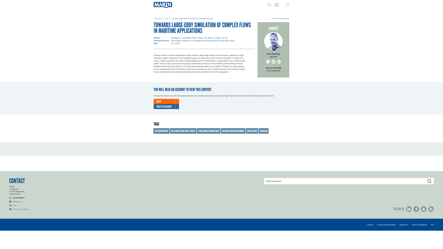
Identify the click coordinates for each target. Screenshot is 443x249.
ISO (432, 224)
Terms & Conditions (419, 224)
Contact (370, 224)
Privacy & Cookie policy (386, 224)
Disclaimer (404, 224)
